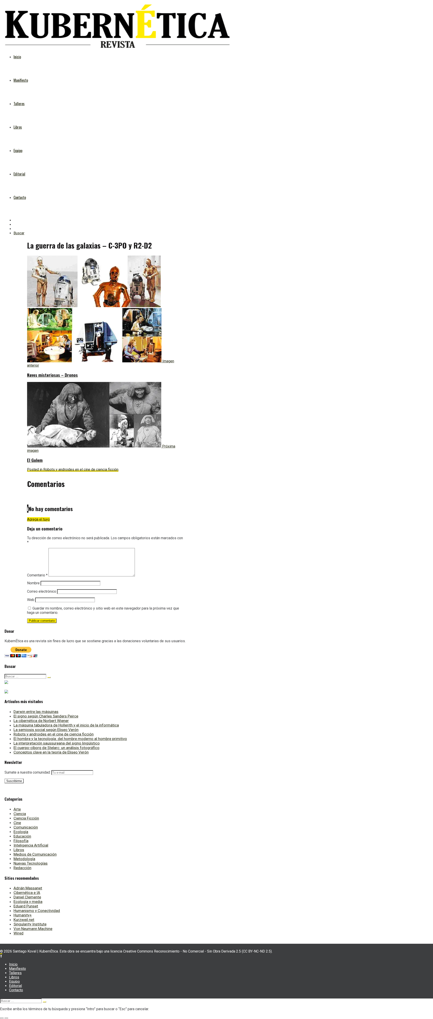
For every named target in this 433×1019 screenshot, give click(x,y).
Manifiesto (21, 80)
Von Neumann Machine (33, 928)
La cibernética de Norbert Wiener (41, 720)
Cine (17, 822)
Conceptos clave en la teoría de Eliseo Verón (51, 752)
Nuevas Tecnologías (31, 863)
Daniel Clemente (27, 897)
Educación (22, 836)
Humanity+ (23, 915)
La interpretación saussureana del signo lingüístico (57, 743)
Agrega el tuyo (38, 519)
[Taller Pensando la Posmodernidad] (6, 690)
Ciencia (20, 813)
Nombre (33, 583)
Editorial (19, 174)
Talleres (19, 103)
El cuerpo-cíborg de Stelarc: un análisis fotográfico (56, 747)
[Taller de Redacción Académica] (6, 681)
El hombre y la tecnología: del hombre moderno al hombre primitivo (70, 738)
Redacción (22, 868)
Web (30, 600)
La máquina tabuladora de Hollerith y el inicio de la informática (66, 725)
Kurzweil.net (24, 919)
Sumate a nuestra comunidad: (28, 772)
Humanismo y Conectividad (37, 910)
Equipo (18, 150)
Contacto (20, 197)
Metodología (24, 859)
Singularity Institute (30, 924)
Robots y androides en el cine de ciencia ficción (54, 734)
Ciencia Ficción (26, 818)
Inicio (17, 56)
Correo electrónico (41, 591)
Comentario (37, 575)
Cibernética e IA (27, 892)
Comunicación (26, 827)
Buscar (19, 233)
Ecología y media (28, 901)
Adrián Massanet (28, 888)
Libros (18, 127)
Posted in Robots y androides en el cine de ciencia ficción (72, 469)
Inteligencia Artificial (31, 845)
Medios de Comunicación (35, 854)
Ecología (21, 831)
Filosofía (21, 841)
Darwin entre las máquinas (36, 711)
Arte (17, 809)
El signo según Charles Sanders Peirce (46, 716)
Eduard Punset (26, 906)
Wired (18, 933)
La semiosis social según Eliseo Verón (46, 729)
